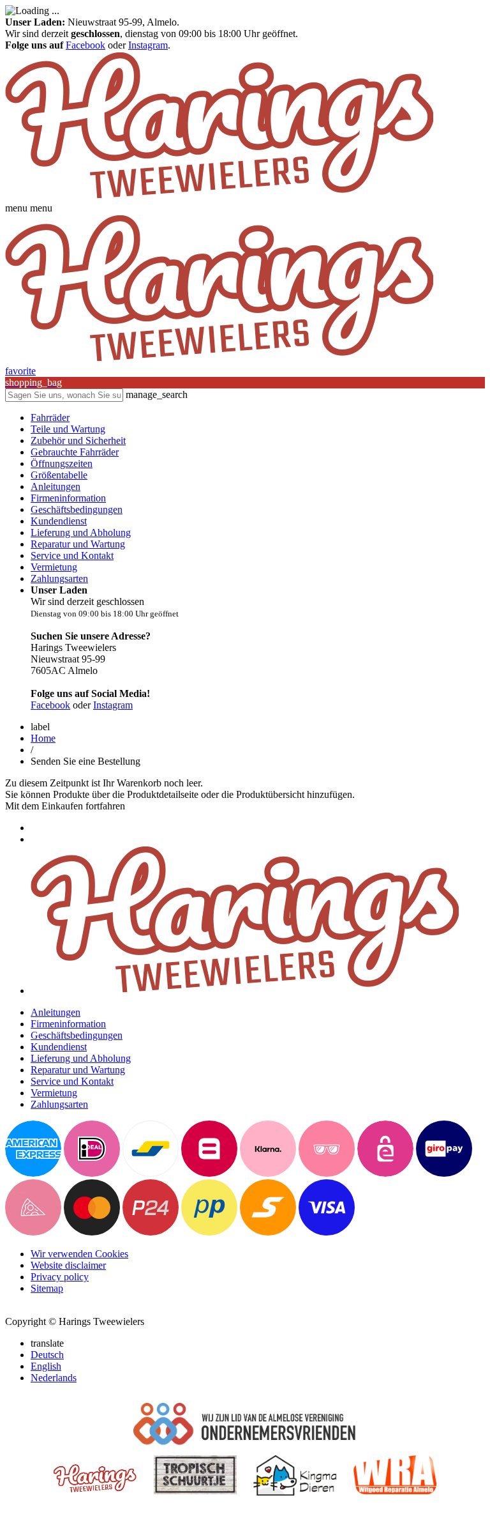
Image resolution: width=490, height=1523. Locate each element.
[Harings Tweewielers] (219, 196)
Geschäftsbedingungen (76, 509)
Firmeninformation (68, 498)
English (46, 1366)
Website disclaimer (68, 1265)
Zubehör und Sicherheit (78, 440)
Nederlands (54, 1377)
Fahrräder (50, 417)
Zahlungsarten (59, 578)
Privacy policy (60, 1276)
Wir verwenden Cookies (79, 1253)
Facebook (85, 45)
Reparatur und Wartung (78, 544)
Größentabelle (59, 475)
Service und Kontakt (72, 555)
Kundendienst (59, 521)
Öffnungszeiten (62, 463)
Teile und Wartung (68, 429)
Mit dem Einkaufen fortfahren (65, 805)
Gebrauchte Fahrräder (75, 452)
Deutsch (47, 1354)
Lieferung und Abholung (81, 532)
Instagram (148, 45)
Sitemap (47, 1288)
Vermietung (54, 567)
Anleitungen (55, 486)
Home (43, 738)
